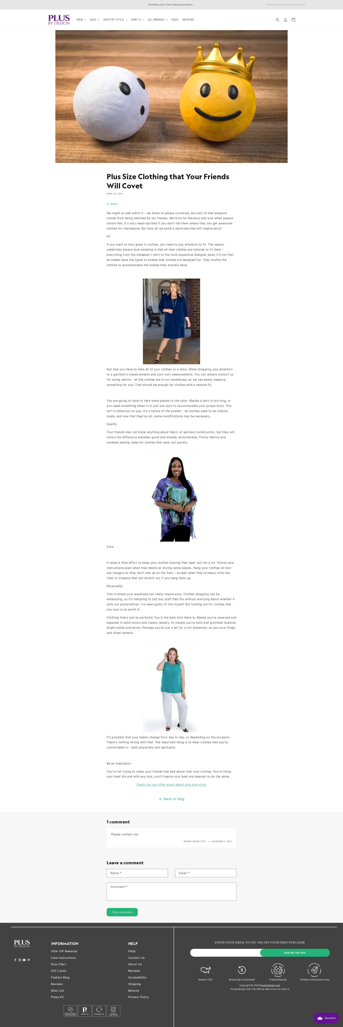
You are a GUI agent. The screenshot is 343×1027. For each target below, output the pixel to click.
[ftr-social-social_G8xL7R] (19, 960)
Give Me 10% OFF (295, 952)
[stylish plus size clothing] (171, 364)
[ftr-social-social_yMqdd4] (28, 960)
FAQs (131, 951)
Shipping (134, 984)
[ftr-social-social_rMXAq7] (15, 960)
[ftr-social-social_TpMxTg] (24, 960)
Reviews (57, 984)
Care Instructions (63, 958)
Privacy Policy (138, 997)
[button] (81, 19)
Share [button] (114, 203)
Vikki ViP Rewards (64, 951)
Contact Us (136, 958)
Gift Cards (58, 971)
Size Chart (58, 964)
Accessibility (137, 977)
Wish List (57, 990)
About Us (135, 964)
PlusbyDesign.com (270, 985)
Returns (133, 990)
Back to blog (174, 799)
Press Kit (57, 997)
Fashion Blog (60, 977)
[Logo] (22, 950)
